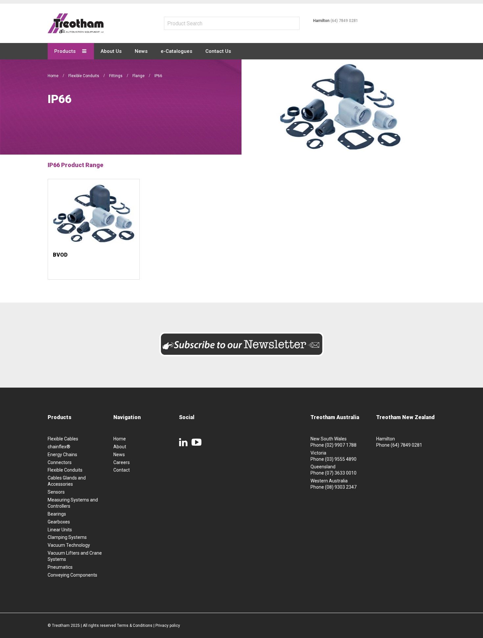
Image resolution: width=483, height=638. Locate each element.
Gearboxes (59, 521)
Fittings (116, 76)
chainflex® (59, 446)
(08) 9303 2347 (340, 487)
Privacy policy (167, 625)
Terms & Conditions (134, 625)
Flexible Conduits (84, 76)
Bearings (57, 514)
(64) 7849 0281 (344, 20)
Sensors (56, 492)
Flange (139, 76)
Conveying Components (72, 575)
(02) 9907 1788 (340, 445)
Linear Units (60, 529)
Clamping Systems (67, 537)
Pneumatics (60, 567)
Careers (121, 462)
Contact (121, 470)
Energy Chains (62, 454)
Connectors (60, 462)
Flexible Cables (63, 438)
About (119, 446)
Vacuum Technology (69, 545)
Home (53, 76)
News (119, 454)
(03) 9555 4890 (340, 459)
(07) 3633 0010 (340, 473)
